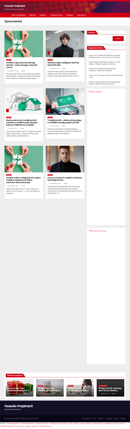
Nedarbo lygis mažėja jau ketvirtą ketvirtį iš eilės (63, 63)
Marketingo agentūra (13, 423)
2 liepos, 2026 (44, 393)
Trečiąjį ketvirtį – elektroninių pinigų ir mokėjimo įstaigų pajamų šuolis (64, 121)
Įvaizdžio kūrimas (97, 423)
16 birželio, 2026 (13, 71)
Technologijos (56, 15)
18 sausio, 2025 (54, 126)
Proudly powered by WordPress (12, 418)
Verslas (32, 15)
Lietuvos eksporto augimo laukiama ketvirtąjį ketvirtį (64, 179)
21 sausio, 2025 (13, 128)
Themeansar (35, 418)
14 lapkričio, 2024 (55, 183)
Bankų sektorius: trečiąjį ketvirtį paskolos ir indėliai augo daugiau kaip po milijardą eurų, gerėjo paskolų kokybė (21, 123)
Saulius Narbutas (85, 423)
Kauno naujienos (19, 426)
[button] (121, 15)
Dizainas (69, 15)
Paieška (91, 33)
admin (23, 71)
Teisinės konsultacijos (27, 423)
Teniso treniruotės (118, 423)
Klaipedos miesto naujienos (58, 423)
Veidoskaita (108, 423)
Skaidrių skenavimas (42, 423)
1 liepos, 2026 (74, 393)
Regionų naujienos (31, 426)
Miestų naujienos (18, 15)
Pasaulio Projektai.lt (14, 6)
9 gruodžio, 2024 (13, 186)
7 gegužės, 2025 (54, 68)
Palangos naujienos (45, 426)
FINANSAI (43, 15)
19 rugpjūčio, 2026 (15, 393)
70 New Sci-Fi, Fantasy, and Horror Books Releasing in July (110, 390)
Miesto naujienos (73, 423)
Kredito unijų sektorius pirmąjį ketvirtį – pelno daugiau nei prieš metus (21, 65)
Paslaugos (81, 15)
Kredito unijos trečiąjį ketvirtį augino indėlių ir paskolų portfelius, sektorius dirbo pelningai (23, 180)
